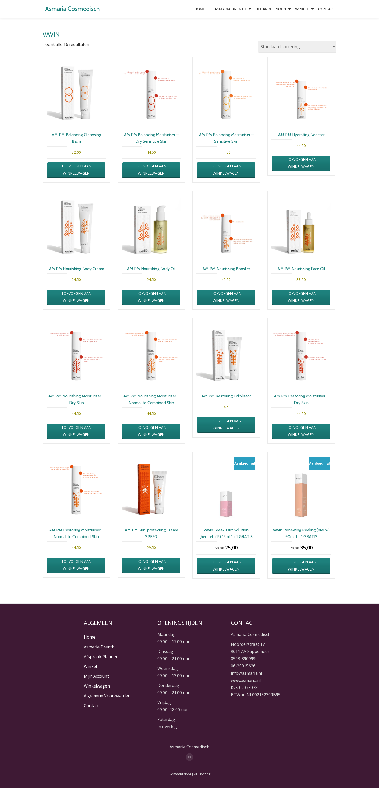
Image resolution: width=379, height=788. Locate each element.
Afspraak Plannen (101, 656)
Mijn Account (96, 676)
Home (199, 9)
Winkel (302, 9)
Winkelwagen (97, 686)
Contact (326, 9)
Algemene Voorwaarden (107, 696)
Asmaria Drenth (230, 9)
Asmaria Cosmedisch (72, 8)
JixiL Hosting (201, 774)
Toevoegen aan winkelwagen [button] (76, 170)
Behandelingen (271, 9)
